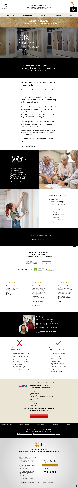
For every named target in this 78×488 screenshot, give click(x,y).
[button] (73, 4)
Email (33, 433)
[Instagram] (50, 472)
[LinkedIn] (47, 472)
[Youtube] (56, 472)
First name (18, 433)
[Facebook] (53, 472)
